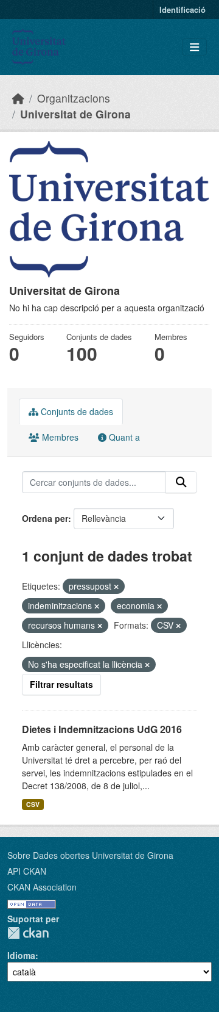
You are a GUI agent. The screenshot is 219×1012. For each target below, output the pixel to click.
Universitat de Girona (75, 113)
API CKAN (26, 871)
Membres (59, 437)
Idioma (21, 955)
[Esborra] (116, 586)
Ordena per (45, 518)
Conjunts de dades (75, 411)
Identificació (182, 9)
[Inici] (18, 98)
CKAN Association (42, 887)
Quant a (123, 437)
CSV (33, 804)
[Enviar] (181, 482)
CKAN (28, 933)
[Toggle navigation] (194, 47)
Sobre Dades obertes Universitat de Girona (90, 855)
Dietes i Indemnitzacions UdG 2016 (102, 729)
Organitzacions (73, 98)
